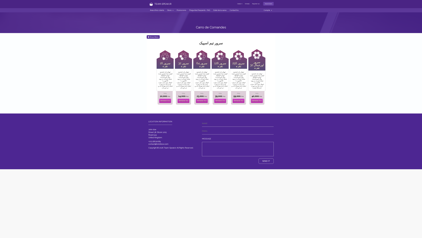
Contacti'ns (234, 10)
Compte (267, 10)
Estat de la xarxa (219, 10)
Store (169, 10)
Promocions (181, 10)
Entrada (247, 4)
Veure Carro (268, 4)
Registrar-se (255, 4)
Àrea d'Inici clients (157, 10)
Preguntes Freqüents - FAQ (199, 10)
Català (239, 4)
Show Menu (154, 37)
